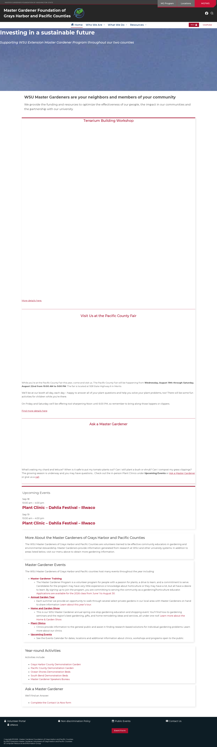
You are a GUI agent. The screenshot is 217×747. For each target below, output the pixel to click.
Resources (137, 24)
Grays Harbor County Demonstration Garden (56, 664)
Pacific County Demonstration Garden (52, 668)
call (37, 477)
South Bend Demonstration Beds (49, 675)
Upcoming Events (41, 634)
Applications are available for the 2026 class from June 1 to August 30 (75, 593)
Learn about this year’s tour (75, 604)
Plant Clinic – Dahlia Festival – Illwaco (58, 507)
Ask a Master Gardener (182, 473)
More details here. (32, 300)
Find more (27, 411)
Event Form (120, 730)
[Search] (212, 13)
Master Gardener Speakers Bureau (50, 679)
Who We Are (94, 24)
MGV (193, 25)
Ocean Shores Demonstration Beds (50, 671)
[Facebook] (206, 13)
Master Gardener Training (46, 578)
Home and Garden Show (45, 608)
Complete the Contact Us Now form (51, 702)
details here (40, 411)
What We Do (116, 24)
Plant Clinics (38, 623)
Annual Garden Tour (43, 597)
